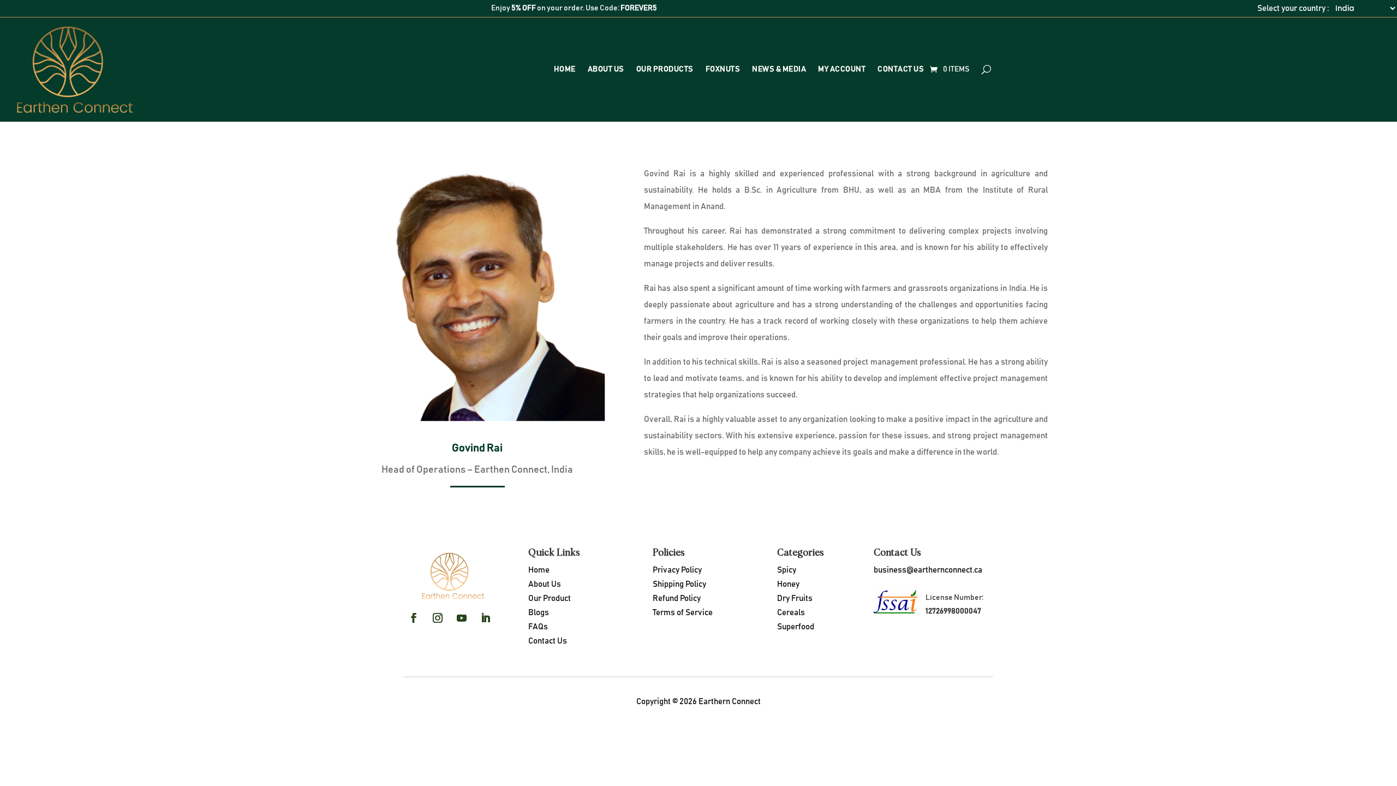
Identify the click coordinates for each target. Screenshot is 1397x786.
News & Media (779, 69)
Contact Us (900, 69)
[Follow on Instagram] (437, 618)
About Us (606, 69)
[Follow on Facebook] (413, 618)
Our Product (549, 598)
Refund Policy (677, 598)
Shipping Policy (679, 584)
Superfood (795, 627)
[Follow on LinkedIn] (485, 618)
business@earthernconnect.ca (928, 570)
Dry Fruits (795, 598)
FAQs (538, 627)
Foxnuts (723, 69)
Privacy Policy (677, 570)
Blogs (538, 613)
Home (565, 69)
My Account (841, 69)
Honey (788, 584)
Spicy (786, 570)
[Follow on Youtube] (461, 618)
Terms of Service (683, 613)
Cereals (791, 613)
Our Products (665, 69)
